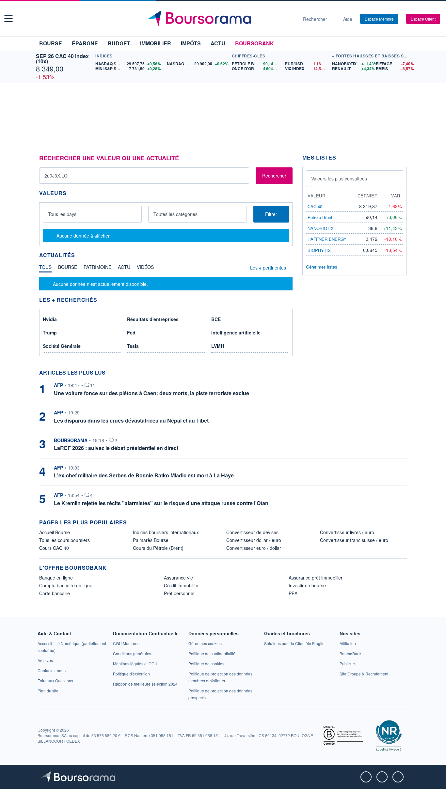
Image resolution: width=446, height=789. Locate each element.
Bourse (50, 43)
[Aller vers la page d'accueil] (220, 18)
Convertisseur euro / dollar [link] (253, 548)
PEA (293, 593)
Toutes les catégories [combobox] (175, 214)
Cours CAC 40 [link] (54, 548)
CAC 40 (315, 206)
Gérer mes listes (321, 267)
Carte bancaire (54, 593)
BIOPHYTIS (319, 250)
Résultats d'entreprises (153, 319)
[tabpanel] (166, 283)
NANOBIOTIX (321, 228)
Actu (218, 43)
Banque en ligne (56, 577)
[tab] (45, 268)
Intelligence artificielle (236, 332)
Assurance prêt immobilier (315, 577)
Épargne (85, 43)
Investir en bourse (307, 585)
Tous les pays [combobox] (62, 214)
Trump (50, 332)
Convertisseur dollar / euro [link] (253, 540)
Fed (131, 332)
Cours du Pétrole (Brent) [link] (158, 548)
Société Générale (62, 346)
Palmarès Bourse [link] (150, 540)
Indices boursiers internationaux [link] (166, 532)
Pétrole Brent (320, 217)
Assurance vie (178, 577)
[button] (8, 19)
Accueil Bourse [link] (54, 532)
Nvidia (50, 319)
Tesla (133, 346)
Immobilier (155, 43)
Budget (119, 43)
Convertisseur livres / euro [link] (347, 532)
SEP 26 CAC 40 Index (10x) (62, 58)
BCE (216, 319)
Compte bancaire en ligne (65, 585)
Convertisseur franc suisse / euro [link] (354, 540)
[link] (45, 660)
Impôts (191, 43)
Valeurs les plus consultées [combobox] (339, 178)
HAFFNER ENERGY (327, 239)
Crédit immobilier (181, 585)
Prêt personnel (179, 593)
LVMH (217, 346)
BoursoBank (254, 43)
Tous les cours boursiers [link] (64, 540)
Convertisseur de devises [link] (252, 532)
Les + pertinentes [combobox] (268, 267)
